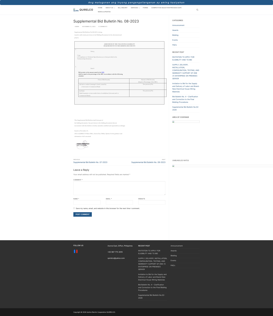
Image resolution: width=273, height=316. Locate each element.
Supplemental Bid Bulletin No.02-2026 (185, 108)
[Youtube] (77, 251)
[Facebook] (74, 251)
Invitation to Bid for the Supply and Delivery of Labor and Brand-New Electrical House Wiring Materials (185, 87)
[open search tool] (197, 10)
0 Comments (102, 26)
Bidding (175, 35)
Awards (175, 30)
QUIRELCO (86, 9)
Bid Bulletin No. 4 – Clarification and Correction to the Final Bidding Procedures (185, 99)
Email (109, 199)
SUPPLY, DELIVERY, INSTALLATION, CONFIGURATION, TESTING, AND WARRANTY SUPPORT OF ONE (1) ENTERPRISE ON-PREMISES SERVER (185, 72)
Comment (78, 180)
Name (76, 199)
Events (175, 40)
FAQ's (174, 45)
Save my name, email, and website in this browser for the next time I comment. (108, 208)
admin (76, 26)
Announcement (178, 25)
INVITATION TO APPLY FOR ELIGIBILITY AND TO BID (183, 58)
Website (141, 199)
